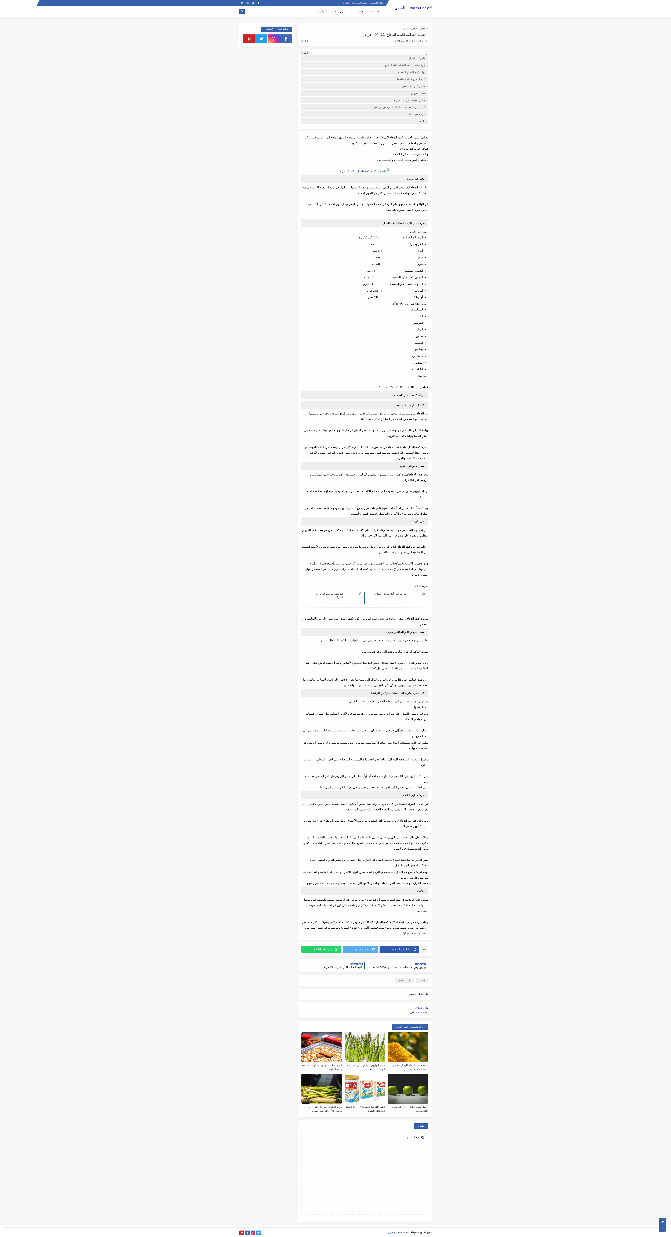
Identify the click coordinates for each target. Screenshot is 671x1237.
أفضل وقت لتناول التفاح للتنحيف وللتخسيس (410, 1109)
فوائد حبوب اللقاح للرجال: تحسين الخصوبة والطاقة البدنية (409, 1067)
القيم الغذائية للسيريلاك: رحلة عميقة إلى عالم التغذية (365, 1109)
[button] (399, 949)
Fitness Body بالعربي (418, 1012)
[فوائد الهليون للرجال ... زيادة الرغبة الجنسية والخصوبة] (365, 1047)
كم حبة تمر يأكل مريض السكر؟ (391, 593)
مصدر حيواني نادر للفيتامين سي (407, 100)
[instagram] (247, 3)
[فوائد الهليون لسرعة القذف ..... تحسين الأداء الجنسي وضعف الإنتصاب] (321, 1089)
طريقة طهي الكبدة (415, 114)
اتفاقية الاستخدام (376, 3)
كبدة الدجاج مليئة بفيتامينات (409, 79)
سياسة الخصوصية (359, 3)
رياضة (351, 11)
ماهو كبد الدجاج (416, 58)
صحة (379, 11)
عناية (333, 11)
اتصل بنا (346, 3)
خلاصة (422, 121)
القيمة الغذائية (409, 28)
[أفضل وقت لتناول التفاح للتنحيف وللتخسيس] (408, 1089)
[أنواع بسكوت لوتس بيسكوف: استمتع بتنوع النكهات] (321, 1047)
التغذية (370, 11)
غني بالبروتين (418, 93)
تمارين (342, 11)
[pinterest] (241, 3)
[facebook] (258, 3)
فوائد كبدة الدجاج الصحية (411, 72)
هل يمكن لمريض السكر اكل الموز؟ (329, 595)
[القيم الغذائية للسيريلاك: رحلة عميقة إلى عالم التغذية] (365, 1089)
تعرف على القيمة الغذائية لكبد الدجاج (405, 65)
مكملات (361, 11)
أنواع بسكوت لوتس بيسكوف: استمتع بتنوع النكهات (322, 1067)
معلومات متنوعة (320, 11)
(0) (303, 41)
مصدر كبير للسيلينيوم (413, 86)
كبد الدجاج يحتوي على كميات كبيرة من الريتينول (399, 107)
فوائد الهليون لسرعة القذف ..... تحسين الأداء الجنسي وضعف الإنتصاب (325, 1109)
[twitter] (253, 3)
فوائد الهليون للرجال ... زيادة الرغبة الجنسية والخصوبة (366, 1067)
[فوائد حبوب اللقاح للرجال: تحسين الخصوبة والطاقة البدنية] (408, 1047)
